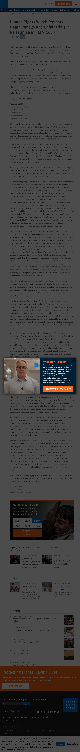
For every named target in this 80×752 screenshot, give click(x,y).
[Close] (74, 359)
